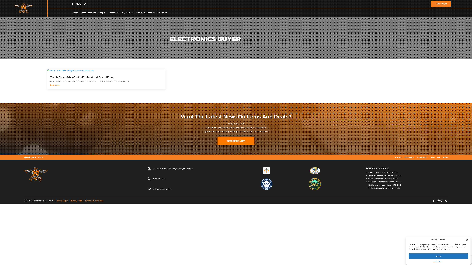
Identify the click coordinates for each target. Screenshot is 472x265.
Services (112, 13)
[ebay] (79, 3)
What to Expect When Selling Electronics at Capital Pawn (82, 77)
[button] (467, 239)
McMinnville (422, 157)
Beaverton (409, 157)
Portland (435, 157)
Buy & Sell (126, 13)
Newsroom (162, 13)
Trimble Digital (61, 200)
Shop (101, 13)
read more (55, 85)
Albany (398, 157)
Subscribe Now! (236, 141)
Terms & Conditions (94, 200)
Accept (438, 256)
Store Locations (88, 13)
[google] (446, 200)
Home (75, 13)
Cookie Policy (437, 262)
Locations (442, 4)
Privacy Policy (76, 200)
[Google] (85, 4)
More (150, 13)
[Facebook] (72, 4)
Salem (445, 157)
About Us (140, 13)
